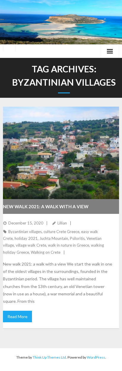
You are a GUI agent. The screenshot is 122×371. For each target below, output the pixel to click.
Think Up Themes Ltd (49, 357)
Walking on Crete (45, 252)
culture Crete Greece (61, 231)
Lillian (62, 223)
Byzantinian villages (25, 231)
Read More (17, 316)
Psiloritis (77, 238)
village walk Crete (31, 245)
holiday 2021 (26, 238)
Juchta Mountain (53, 238)
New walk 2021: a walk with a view (46, 206)
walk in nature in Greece (68, 245)
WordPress (96, 357)
